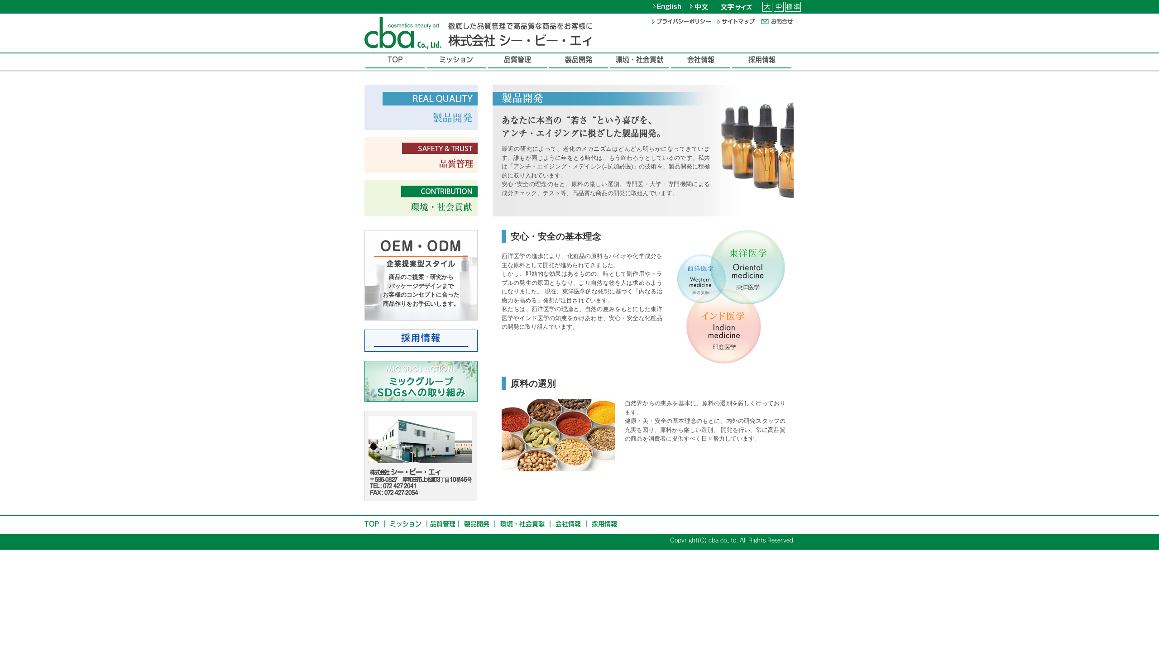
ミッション (405, 524)
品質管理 (442, 524)
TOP (371, 524)
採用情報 (604, 524)
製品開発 (476, 524)
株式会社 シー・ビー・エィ (520, 40)
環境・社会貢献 (522, 524)
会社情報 (568, 524)
